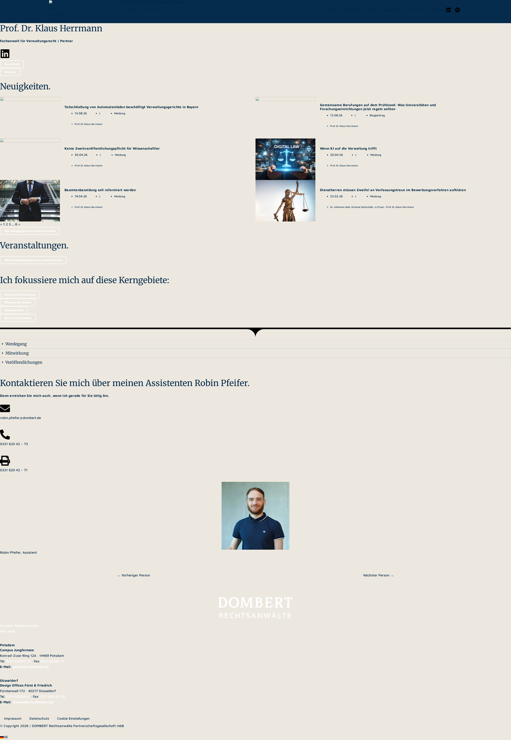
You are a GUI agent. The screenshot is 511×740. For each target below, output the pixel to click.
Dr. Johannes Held (340, 207)
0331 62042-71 (52, 661)
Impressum (12, 718)
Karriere (416, 9)
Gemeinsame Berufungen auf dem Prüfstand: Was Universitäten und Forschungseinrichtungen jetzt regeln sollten (378, 107)
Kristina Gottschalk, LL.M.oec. (368, 207)
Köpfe (370, 9)
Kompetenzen (392, 9)
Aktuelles (353, 9)
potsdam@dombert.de (31, 667)
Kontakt (435, 9)
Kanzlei (333, 9)
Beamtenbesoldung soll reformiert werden (100, 190)
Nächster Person (378, 575)
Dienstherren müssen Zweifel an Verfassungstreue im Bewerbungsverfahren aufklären (393, 190)
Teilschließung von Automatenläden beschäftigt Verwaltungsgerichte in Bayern (131, 107)
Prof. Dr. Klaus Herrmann (88, 124)
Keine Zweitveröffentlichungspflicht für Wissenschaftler (112, 148)
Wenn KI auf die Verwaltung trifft (348, 148)
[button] (255, 737)
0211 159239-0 (18, 697)
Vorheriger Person (133, 575)
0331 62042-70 (18, 661)
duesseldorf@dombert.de (33, 702)
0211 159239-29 (52, 697)
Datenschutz (39, 718)
